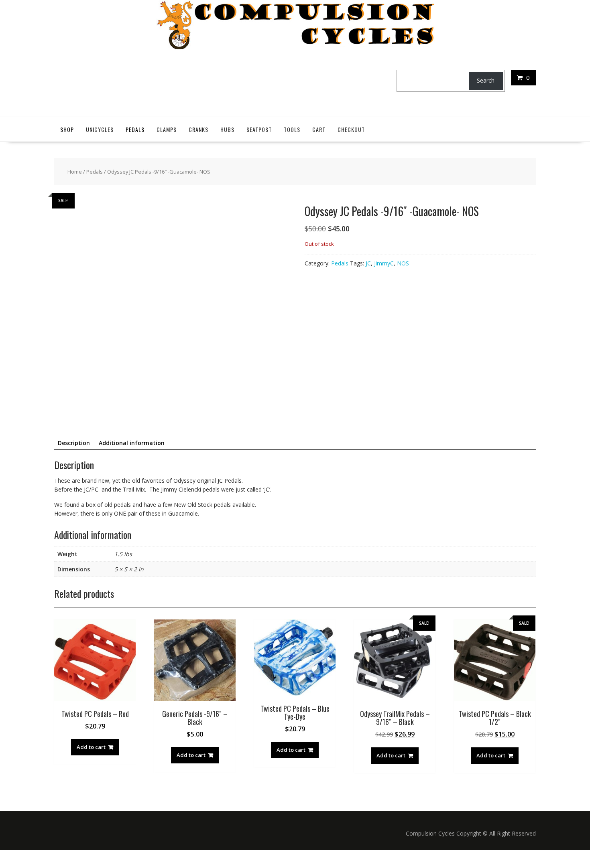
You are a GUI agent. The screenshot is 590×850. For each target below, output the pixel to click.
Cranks (198, 129)
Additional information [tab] (132, 443)
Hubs (227, 129)
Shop (67, 129)
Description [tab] (74, 443)
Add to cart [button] (91, 747)
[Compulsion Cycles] (295, 47)
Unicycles (100, 129)
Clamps (167, 129)
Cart (319, 129)
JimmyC (384, 263)
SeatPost (259, 129)
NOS (403, 263)
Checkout (351, 129)
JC (368, 263)
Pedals (135, 129)
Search (485, 80)
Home (74, 171)
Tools (292, 129)
